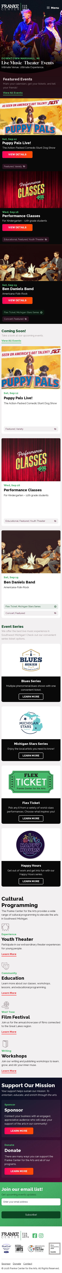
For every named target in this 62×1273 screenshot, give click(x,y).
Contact (27, 1263)
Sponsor (6, 1263)
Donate (17, 1263)
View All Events (13, 92)
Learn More (31, 696)
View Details (17, 154)
